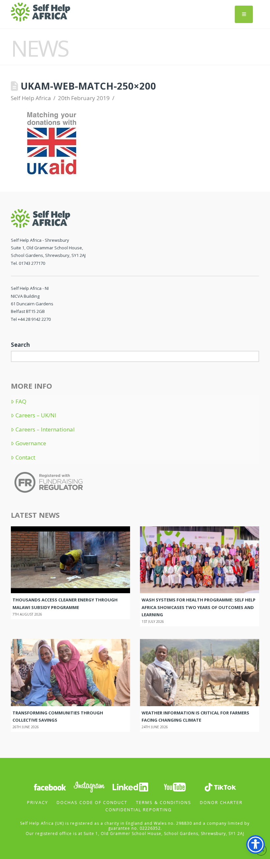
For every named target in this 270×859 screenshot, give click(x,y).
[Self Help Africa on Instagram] (89, 786)
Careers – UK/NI (35, 415)
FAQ (20, 401)
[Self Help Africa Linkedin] (129, 786)
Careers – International (45, 429)
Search (20, 344)
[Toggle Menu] (244, 14)
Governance (30, 443)
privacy (37, 802)
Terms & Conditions (163, 802)
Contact (25, 457)
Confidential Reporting (138, 810)
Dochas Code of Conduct (92, 802)
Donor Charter (221, 802)
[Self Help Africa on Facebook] (50, 786)
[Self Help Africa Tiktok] (220, 786)
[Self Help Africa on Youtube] (175, 786)
